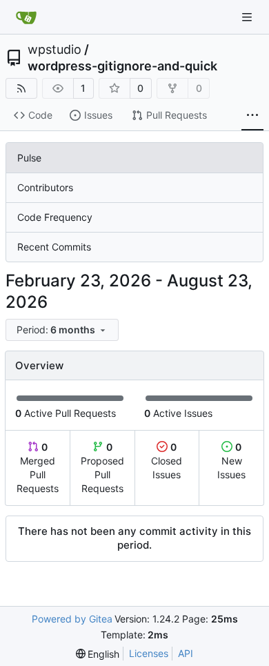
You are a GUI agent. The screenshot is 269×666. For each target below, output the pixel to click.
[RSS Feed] (21, 88)
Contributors (45, 187)
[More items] (252, 115)
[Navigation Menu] (248, 17)
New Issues (231, 460)
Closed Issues (166, 460)
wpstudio (54, 50)
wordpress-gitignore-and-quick (122, 66)
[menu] (62, 330)
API (185, 653)
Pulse (29, 158)
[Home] (26, 17)
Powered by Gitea (72, 619)
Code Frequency (54, 217)
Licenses (148, 653)
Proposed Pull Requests (102, 467)
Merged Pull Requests (38, 467)
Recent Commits (54, 247)
